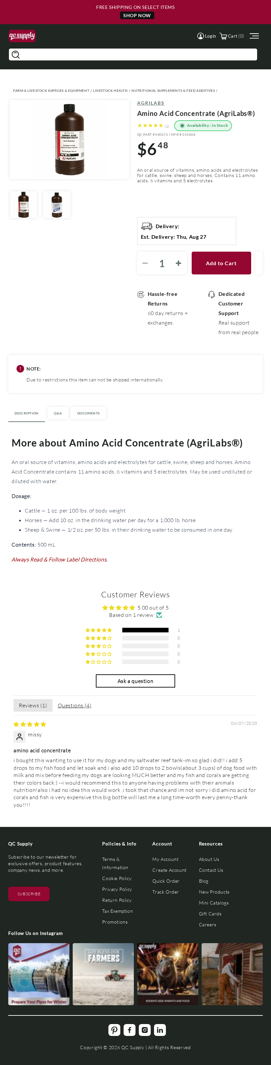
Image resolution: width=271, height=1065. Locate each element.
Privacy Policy (117, 889)
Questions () (75, 705)
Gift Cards (210, 913)
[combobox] (133, 54)
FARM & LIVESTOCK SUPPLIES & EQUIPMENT (51, 90)
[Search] (15, 54)
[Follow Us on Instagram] (38, 974)
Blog (204, 881)
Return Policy (117, 900)
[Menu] (253, 36)
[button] (206, 36)
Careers (207, 924)
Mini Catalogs (214, 902)
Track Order (165, 892)
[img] (30, 724)
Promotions (115, 922)
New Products (214, 892)
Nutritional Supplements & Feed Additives (173, 90)
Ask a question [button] (135, 681)
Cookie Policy (117, 878)
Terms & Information (115, 863)
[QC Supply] (22, 36)
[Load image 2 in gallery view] (56, 204)
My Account (165, 859)
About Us (209, 859)
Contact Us (211, 870)
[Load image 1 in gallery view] (23, 204)
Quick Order (166, 881)
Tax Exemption (117, 911)
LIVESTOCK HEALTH (110, 90)
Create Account (169, 870)
